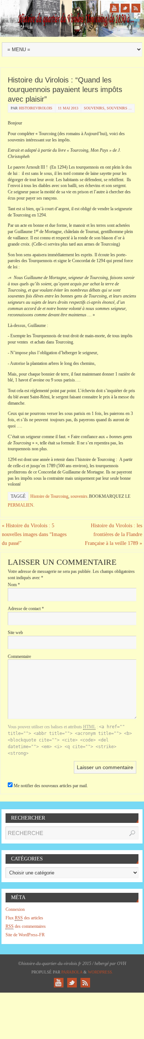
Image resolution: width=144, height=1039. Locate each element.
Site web (15, 632)
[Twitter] (125, 8)
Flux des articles (24, 917)
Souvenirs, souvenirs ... (108, 108)
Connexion (15, 909)
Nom (14, 584)
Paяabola (71, 972)
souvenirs (79, 496)
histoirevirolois (35, 108)
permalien (20, 505)
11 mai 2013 (68, 108)
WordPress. (100, 972)
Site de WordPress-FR (25, 934)
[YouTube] (114, 8)
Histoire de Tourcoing (49, 496)
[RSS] (135, 8)
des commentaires (26, 926)
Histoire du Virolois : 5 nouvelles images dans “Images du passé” (34, 534)
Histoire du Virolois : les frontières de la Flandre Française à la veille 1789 (113, 534)
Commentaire (19, 656)
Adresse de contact (26, 608)
